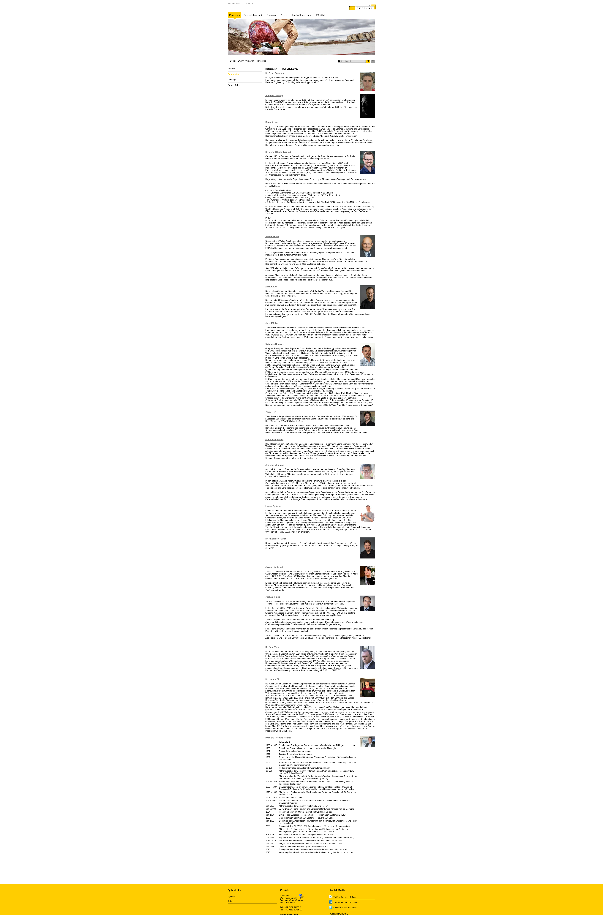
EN (373, 61)
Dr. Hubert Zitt (272, 679)
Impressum (234, 4)
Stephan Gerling (274, 95)
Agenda (231, 68)
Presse (283, 15)
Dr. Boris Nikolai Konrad (278, 152)
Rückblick (321, 15)
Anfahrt (231, 901)
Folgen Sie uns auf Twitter (345, 908)
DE (368, 61)
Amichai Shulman (274, 465)
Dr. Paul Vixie (272, 647)
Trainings (271, 15)
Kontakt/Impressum (301, 15)
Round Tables (234, 85)
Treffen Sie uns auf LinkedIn (346, 902)
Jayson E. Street (274, 567)
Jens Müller (271, 323)
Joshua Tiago (272, 597)
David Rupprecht (274, 439)
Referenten (233, 74)
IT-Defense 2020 (235, 61)
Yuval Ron (270, 412)
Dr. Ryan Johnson (275, 73)
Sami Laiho (271, 286)
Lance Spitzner (273, 506)
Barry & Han (271, 122)
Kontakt (248, 4)
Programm (234, 15)
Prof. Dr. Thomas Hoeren (278, 737)
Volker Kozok (272, 236)
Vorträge (232, 79)
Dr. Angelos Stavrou (276, 538)
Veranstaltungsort (253, 15)
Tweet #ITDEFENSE (338, 914)
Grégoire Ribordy (274, 344)
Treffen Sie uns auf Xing (344, 897)
